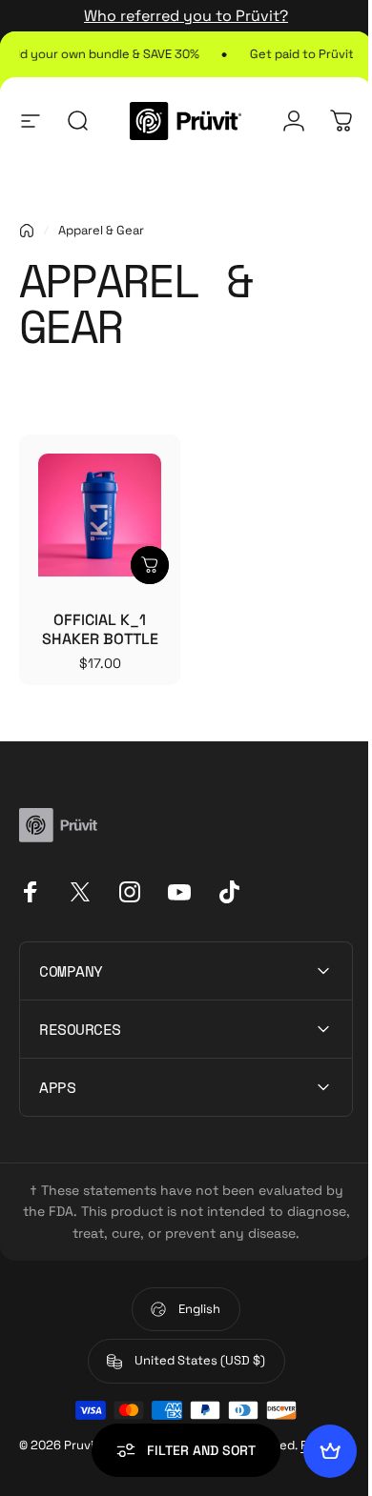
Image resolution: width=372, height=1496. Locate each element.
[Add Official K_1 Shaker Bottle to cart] (150, 565)
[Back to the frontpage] (26, 230)
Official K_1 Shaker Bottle (100, 629)
